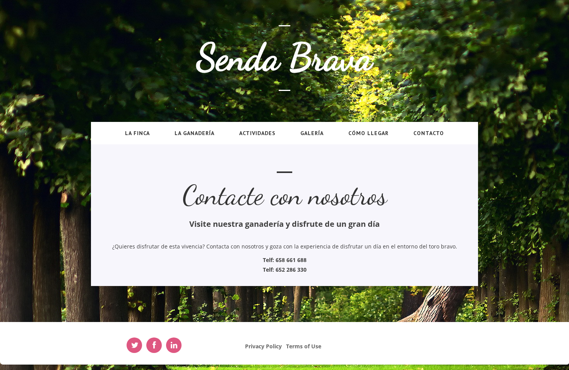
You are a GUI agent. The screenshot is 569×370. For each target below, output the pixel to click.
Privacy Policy (263, 346)
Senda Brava (284, 58)
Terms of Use (303, 346)
